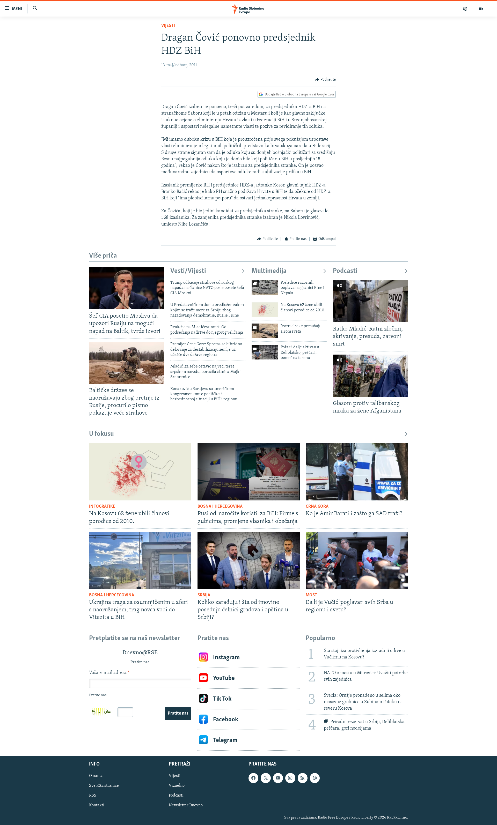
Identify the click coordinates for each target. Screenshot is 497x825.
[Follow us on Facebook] (253, 778)
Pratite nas (178, 713)
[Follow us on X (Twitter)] (266, 778)
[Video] (481, 8)
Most (311, 595)
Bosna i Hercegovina (220, 506)
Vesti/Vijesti (188, 271)
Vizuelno (177, 786)
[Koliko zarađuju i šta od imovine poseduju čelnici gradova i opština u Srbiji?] (249, 560)
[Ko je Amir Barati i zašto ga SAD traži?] (357, 471)
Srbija (204, 595)
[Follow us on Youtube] (278, 778)
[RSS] (303, 778)
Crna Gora (317, 506)
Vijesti (168, 26)
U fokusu (101, 434)
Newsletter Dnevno (186, 806)
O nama (96, 776)
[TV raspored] (315, 778)
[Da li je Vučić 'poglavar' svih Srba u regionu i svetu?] (357, 560)
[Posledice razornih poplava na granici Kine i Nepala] (265, 287)
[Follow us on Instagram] (290, 778)
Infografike (102, 506)
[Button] (325, 79)
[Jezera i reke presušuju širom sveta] (265, 331)
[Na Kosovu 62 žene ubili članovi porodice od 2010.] (265, 309)
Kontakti (96, 806)
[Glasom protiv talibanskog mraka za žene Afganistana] (370, 376)
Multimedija (269, 271)
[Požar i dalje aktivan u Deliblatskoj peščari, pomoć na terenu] (265, 352)
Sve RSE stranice (104, 786)
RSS (92, 796)
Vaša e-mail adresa (109, 673)
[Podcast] (465, 8)
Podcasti (345, 271)
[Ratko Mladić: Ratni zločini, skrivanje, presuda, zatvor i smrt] (370, 301)
